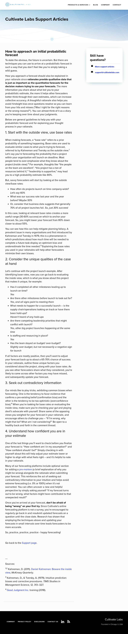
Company (11, 622)
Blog (95, 5)
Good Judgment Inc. (18, 590)
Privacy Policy (24, 622)
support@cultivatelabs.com (107, 72)
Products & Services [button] (78, 5)
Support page (29, 542)
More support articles (104, 66)
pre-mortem (25, 469)
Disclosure (39, 622)
